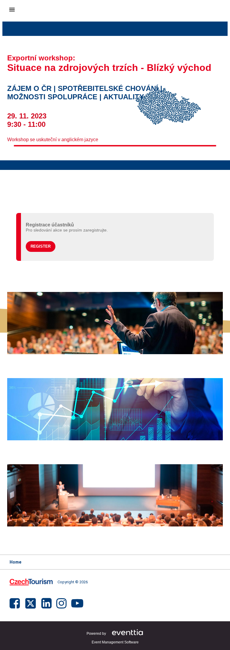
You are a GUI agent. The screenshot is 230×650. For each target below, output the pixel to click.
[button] (40, 246)
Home (15, 562)
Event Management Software (115, 642)
